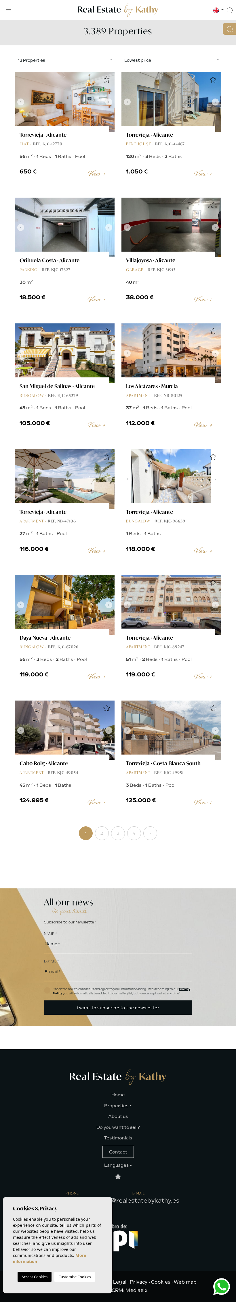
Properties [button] (116, 1105)
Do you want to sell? (118, 1127)
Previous (20, 102)
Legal (119, 1282)
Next (109, 102)
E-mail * (51, 961)
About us (118, 1116)
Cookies (160, 1282)
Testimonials (118, 1138)
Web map (185, 1282)
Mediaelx (136, 1290)
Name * (50, 933)
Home (118, 1094)
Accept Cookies (34, 1276)
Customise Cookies (74, 1276)
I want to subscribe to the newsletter (118, 1008)
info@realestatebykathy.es (139, 1200)
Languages (116, 1165)
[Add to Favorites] (106, 80)
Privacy (138, 1282)
